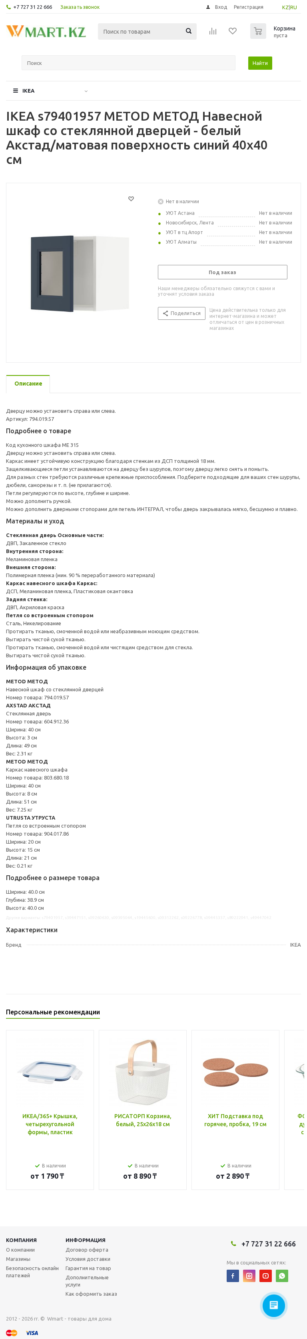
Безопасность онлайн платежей (32, 1271)
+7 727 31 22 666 (32, 7)
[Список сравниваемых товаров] (213, 33)
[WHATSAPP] (282, 1276)
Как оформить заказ (91, 1294)
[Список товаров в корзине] (273, 36)
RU (293, 7)
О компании (20, 1249)
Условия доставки (88, 1259)
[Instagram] (249, 1276)
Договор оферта (87, 1249)
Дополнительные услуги (87, 1280)
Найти (260, 63)
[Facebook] (233, 1276)
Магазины (18, 1259)
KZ (285, 7)
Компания (21, 1240)
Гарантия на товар (88, 1268)
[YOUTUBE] (265, 1276)
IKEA (28, 90)
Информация (86, 1240)
